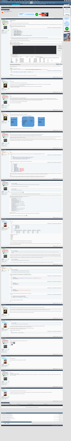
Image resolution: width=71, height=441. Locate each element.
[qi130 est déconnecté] (5, 86)
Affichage (61, 17)
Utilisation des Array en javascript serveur (7, 420)
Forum (3, 7)
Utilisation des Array (9, 11)
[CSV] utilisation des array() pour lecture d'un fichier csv (8, 418)
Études (32, 0)
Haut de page (60, 425)
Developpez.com (57, 425)
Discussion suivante (35, 407)
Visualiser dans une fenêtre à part (57, 27)
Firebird (11, 7)
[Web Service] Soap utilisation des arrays (7, 417)
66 (6, 33)
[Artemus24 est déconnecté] (5, 225)
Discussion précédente (29, 407)
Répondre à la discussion (5, 9)
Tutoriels (14, 0)
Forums (11, 0)
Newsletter (25, 0)
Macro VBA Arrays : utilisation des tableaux (7, 415)
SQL (13, 7)
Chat (22, 0)
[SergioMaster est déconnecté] (5, 27)
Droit (35, 0)
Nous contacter (53, 425)
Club (37, 0)
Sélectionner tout (49, 27)
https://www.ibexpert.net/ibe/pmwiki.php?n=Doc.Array (27, 84)
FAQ (17, 0)
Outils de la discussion (56, 17)
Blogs (20, 0)
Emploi (29, 0)
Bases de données (7, 7)
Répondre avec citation (56, 130)
